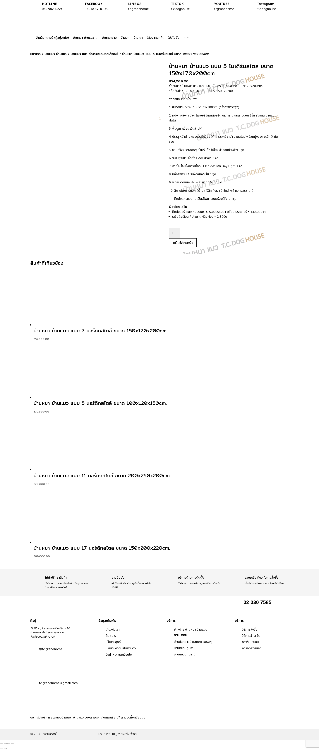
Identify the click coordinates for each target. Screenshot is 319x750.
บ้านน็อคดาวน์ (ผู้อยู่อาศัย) (52, 37)
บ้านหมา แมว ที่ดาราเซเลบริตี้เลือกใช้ (94, 53)
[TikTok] (247, 723)
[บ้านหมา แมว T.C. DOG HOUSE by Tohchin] (217, 723)
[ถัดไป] (5, 748)
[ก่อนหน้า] (1, 748)
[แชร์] (8, 743)
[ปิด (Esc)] (12, 743)
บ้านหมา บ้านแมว (83, 37)
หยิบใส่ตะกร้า (183, 243)
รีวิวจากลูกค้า (155, 37)
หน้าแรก (35, 53)
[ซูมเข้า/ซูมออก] (1, 743)
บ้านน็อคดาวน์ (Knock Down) (193, 642)
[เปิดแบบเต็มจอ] (5, 743)
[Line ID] (227, 723)
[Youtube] (256, 723)
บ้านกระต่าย (109, 37)
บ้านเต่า (138, 37)
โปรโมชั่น (173, 37)
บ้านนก (125, 37)
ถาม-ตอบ (180, 635)
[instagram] (237, 723)
